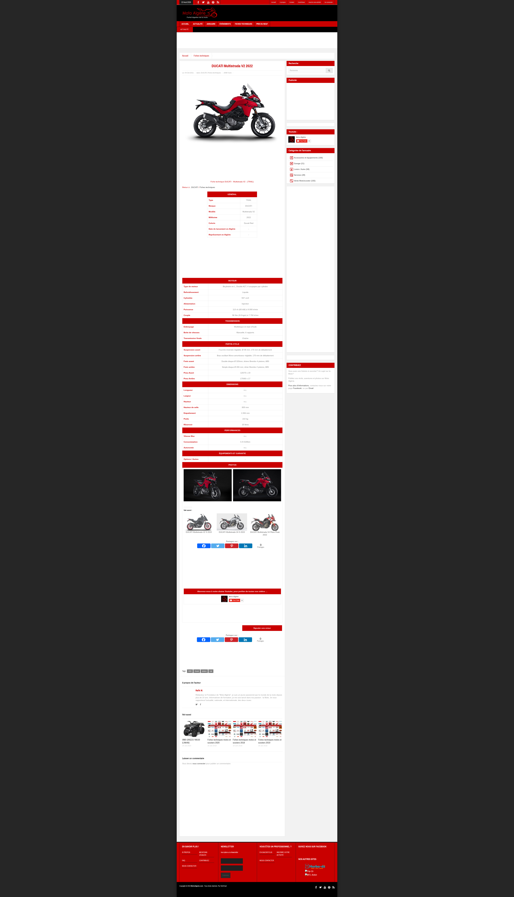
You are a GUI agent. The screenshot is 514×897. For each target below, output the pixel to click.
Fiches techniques (201, 55)
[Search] (329, 70)
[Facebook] (204, 545)
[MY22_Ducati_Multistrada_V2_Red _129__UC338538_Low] (208, 485)
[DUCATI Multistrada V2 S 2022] (199, 522)
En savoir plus (266, 852)
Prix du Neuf (262, 24)
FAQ (183, 860)
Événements (225, 24)
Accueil (273, 2)
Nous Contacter (189, 866)
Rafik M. (199, 690)
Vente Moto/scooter (302, 181)
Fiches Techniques (243, 24)
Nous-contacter (267, 860)
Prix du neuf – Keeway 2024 (258, 29)
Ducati (197, 671)
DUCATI (204, 73)
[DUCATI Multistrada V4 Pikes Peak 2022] (265, 522)
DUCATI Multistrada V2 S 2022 (199, 532)
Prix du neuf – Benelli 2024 (283, 29)
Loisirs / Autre (299, 169)
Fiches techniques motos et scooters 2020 (219, 741)
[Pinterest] (231, 545)
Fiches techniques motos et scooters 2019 (269, 741)
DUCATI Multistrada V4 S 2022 (232, 532)
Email (311, 388)
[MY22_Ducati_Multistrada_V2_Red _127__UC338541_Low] (257, 485)
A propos (283, 2)
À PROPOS (186, 852)
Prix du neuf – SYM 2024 (329, 29)
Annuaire (211, 24)
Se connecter (329, 2)
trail (211, 671)
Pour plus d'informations (298, 385)
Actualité (198, 24)
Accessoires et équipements (306, 158)
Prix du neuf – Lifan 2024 (306, 29)
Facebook (297, 388)
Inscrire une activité (315, 2)
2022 (190, 671)
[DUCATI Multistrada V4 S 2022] (232, 522)
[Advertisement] (286, 13)
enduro (204, 671)
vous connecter (198, 763)
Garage (297, 163)
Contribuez (301, 2)
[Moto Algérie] (199, 13)
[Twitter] (217, 545)
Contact (291, 2)
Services (297, 175)
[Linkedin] (245, 545)
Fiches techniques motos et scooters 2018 (244, 741)
